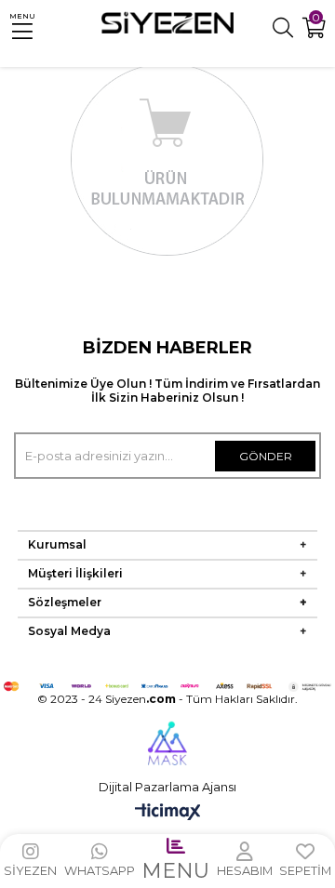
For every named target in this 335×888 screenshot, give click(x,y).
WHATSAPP (99, 871)
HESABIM (245, 871)
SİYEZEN (30, 871)
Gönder (265, 456)
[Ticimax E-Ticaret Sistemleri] (168, 813)
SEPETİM (305, 871)
